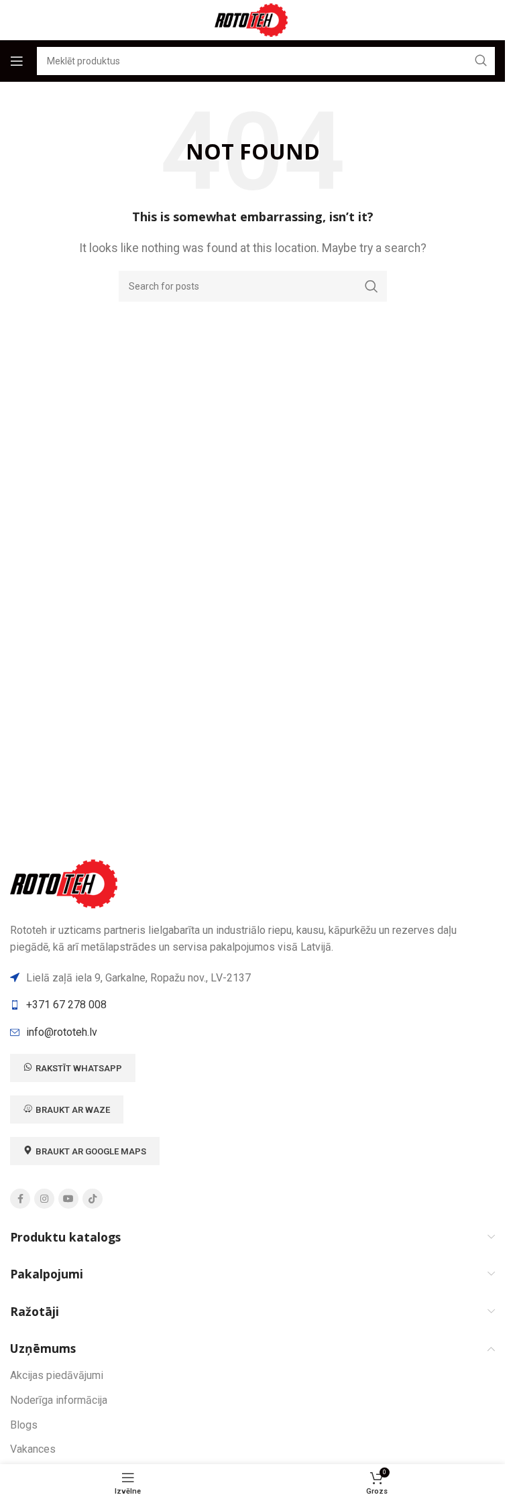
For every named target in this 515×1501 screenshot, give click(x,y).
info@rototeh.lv (61, 1032)
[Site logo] (253, 19)
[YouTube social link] (68, 1199)
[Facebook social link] (20, 1199)
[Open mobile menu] (16, 61)
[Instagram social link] (44, 1199)
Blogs (24, 1425)
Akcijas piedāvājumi (56, 1375)
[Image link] (65, 882)
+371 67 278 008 (66, 1004)
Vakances (33, 1449)
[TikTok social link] (92, 1199)
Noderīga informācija (58, 1400)
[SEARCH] (371, 286)
